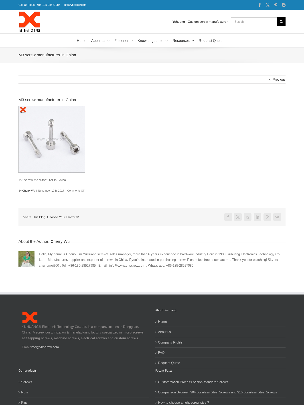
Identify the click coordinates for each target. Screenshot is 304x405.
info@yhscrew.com (75, 4)
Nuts (24, 392)
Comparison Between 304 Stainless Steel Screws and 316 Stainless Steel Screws (217, 392)
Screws (26, 382)
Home (162, 321)
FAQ (161, 352)
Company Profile (170, 342)
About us (164, 332)
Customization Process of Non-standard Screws (193, 382)
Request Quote (169, 363)
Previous (279, 79)
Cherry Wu (28, 190)
